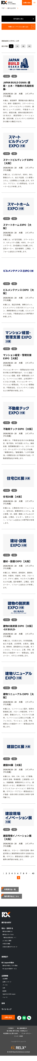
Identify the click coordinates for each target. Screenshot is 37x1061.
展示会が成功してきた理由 (10, 965)
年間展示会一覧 (10, 889)
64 (29, 46)
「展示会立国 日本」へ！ (9, 937)
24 (17, 46)
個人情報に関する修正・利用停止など (17, 1031)
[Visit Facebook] (19, 1018)
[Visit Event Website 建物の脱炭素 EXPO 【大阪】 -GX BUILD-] (18, 607)
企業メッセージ (7, 982)
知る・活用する (7, 928)
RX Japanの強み (8, 962)
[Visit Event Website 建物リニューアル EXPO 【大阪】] (18, 675)
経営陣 (4, 991)
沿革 (4, 988)
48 (23, 46)
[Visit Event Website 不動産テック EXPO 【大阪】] (18, 410)
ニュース (5, 997)
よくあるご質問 (7, 940)
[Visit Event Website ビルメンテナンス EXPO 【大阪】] (18, 271)
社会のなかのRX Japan (9, 994)
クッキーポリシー (26, 1033)
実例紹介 (5, 957)
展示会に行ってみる (8, 934)
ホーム (3, 8)
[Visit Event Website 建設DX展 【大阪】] (18, 746)
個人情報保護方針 (22, 1028)
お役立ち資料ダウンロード (10, 947)
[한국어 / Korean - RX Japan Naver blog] (24, 1018)
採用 (3, 1003)
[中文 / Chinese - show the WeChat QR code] (29, 1018)
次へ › (18, 877)
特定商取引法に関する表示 (10, 1033)
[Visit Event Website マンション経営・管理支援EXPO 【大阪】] (18, 336)
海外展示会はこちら (11, 896)
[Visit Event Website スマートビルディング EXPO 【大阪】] (18, 141)
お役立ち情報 (6, 943)
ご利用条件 (11, 1028)
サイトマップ (6, 1009)
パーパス (5, 985)
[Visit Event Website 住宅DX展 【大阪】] (18, 478)
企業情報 (5, 976)
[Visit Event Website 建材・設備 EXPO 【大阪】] (18, 543)
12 (11, 46)
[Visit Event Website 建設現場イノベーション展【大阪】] (18, 817)
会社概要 (5, 978)
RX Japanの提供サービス (10, 968)
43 (33, 873)
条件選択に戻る (18, 19)
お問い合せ (27, 3)
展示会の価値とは (7, 931)
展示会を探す (12, 8)
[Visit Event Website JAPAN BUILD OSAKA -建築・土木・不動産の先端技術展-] (18, 64)
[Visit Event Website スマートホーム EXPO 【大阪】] (18, 206)
